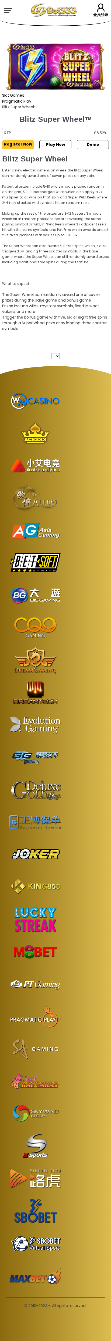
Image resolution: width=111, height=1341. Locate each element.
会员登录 (100, 14)
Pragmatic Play (16, 101)
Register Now (18, 144)
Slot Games (13, 95)
